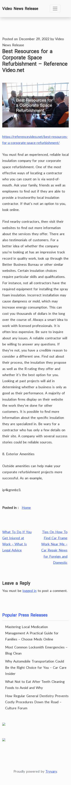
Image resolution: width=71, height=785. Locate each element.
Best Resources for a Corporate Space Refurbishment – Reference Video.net (35, 60)
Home (26, 507)
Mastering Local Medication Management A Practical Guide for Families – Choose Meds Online (32, 633)
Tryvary (51, 771)
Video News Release (20, 8)
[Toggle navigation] (55, 8)
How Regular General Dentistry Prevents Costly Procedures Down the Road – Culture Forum (37, 702)
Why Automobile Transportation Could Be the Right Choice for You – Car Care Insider (35, 667)
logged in (30, 591)
